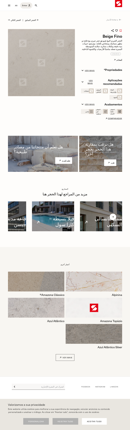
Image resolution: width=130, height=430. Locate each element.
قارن (112, 162)
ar (16, 5)
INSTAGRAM (100, 387)
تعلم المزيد (66, 160)
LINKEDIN (114, 387)
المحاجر (119, 59)
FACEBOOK (85, 387)
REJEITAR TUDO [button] (65, 421)
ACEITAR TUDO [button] (94, 421)
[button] (113, 217)
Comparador (115, 118)
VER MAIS (67, 357)
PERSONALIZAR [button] (36, 421)
